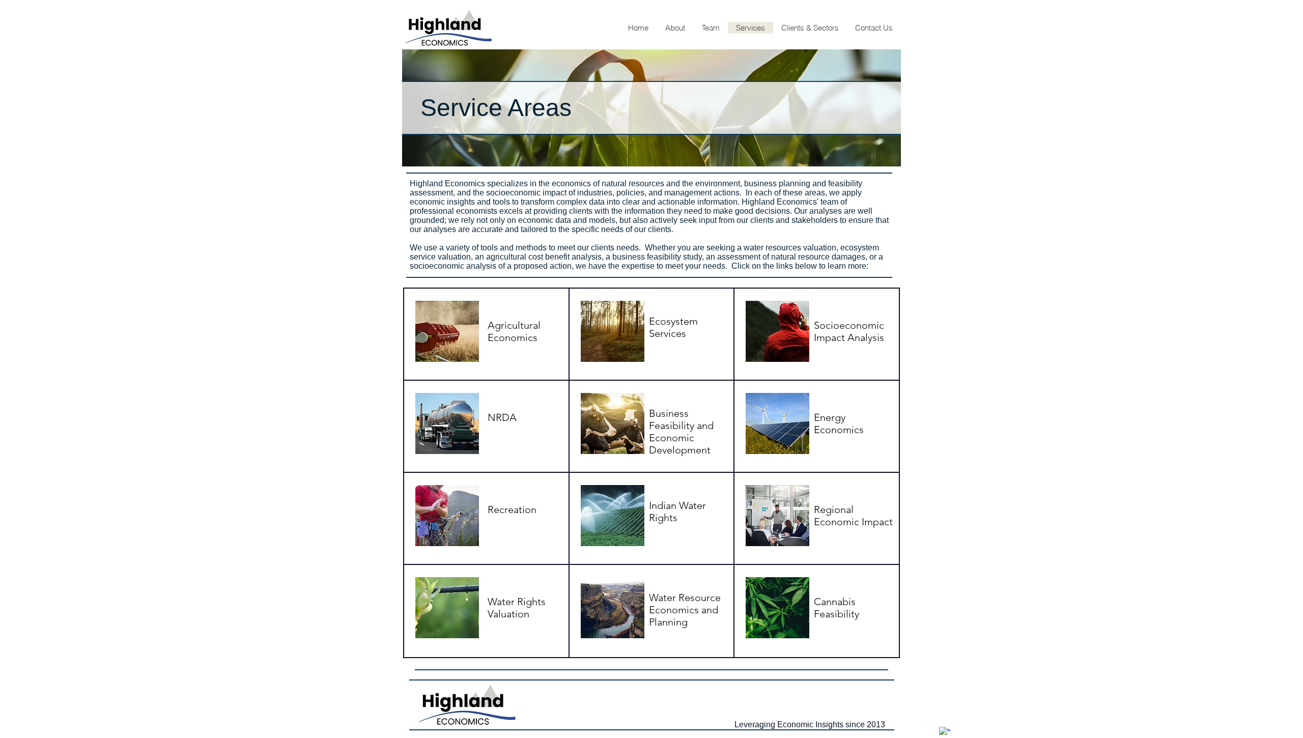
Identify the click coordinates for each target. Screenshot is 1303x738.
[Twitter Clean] (930, 725)
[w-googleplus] (944, 732)
